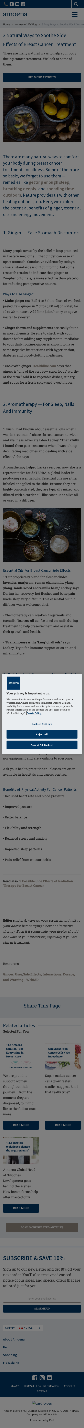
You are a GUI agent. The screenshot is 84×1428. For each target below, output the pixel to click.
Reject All (42, 734)
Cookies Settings (42, 723)
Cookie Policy (34, 713)
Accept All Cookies (42, 744)
